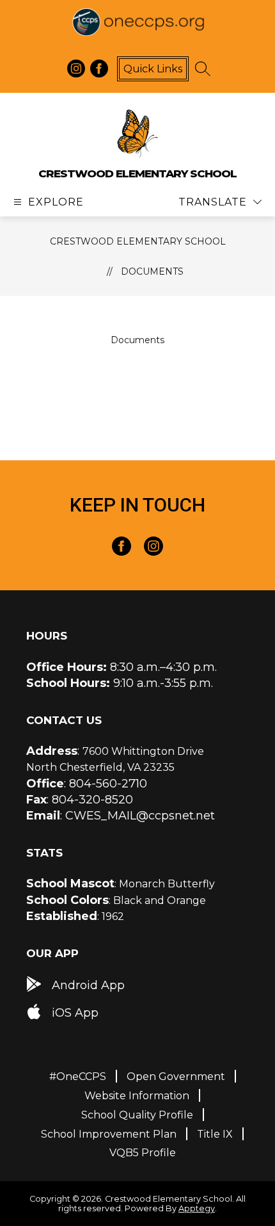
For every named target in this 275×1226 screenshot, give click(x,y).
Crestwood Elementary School (138, 241)
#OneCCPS (77, 1076)
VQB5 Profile (142, 1153)
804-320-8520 (92, 800)
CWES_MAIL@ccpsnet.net (140, 816)
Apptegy (196, 1208)
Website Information (136, 1096)
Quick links (152, 69)
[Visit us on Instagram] (76, 68)
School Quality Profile (137, 1115)
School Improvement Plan (109, 1134)
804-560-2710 (108, 784)
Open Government (176, 1076)
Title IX (215, 1134)
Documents (152, 271)
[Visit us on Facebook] (99, 68)
